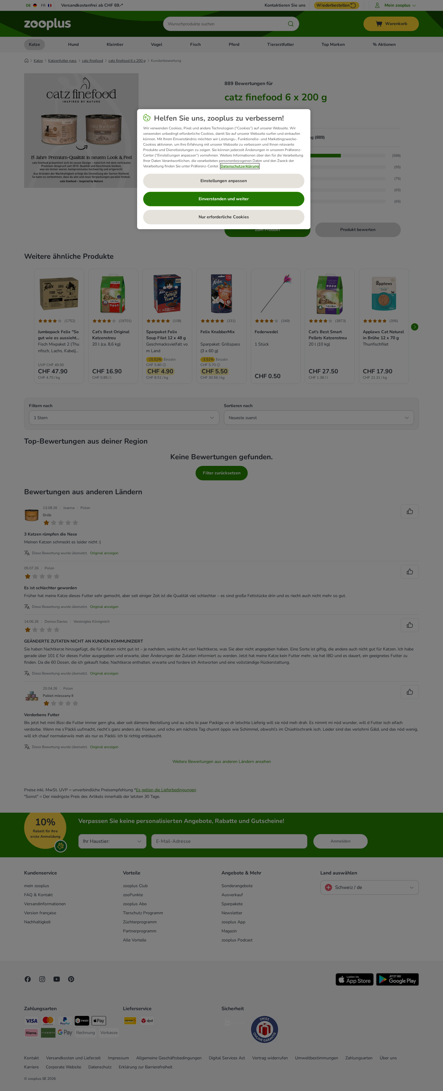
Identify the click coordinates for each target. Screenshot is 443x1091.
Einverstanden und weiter (224, 199)
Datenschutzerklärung (240, 166)
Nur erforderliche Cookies (224, 217)
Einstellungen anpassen (223, 181)
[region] (223, 169)
